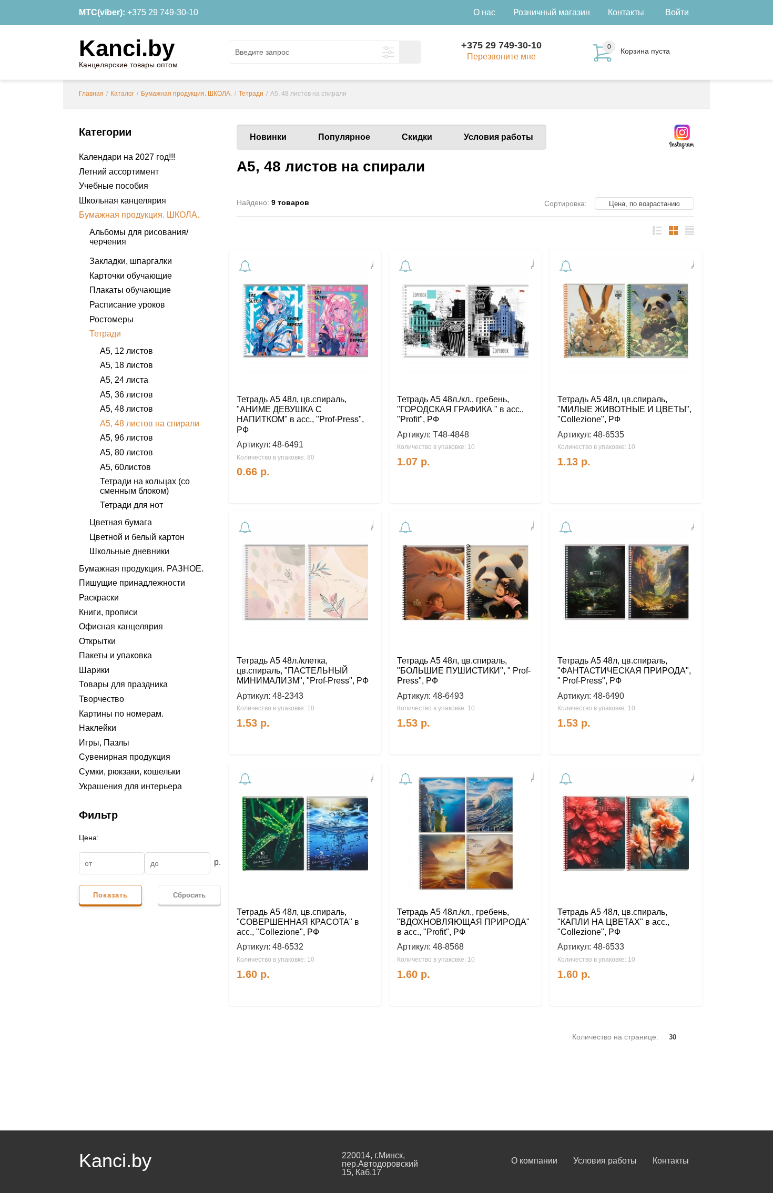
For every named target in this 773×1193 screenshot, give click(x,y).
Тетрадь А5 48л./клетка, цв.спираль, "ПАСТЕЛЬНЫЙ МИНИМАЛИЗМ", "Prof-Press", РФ (303, 670)
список (657, 230)
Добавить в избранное (367, 263)
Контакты (671, 1160)
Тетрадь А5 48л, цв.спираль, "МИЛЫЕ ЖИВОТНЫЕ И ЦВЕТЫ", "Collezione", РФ (624, 409)
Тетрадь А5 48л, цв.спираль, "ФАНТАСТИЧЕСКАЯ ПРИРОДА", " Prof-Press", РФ (624, 670)
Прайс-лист (689, 230)
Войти (677, 12)
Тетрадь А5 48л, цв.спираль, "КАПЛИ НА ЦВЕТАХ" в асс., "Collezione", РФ (613, 922)
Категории (105, 132)
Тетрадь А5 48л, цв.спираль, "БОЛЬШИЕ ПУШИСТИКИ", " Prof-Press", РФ (464, 670)
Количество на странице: (615, 1037)
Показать (110, 895)
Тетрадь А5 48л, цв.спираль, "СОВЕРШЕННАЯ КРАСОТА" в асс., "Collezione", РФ (298, 922)
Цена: (89, 837)
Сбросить (189, 895)
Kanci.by (127, 48)
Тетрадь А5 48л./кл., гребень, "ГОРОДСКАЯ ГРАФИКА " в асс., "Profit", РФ (460, 409)
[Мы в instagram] (681, 137)
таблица (673, 230)
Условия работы (498, 136)
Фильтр (98, 815)
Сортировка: (565, 203)
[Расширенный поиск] (388, 52)
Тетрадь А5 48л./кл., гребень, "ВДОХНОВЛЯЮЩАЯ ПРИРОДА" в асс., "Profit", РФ (463, 922)
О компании (534, 1160)
